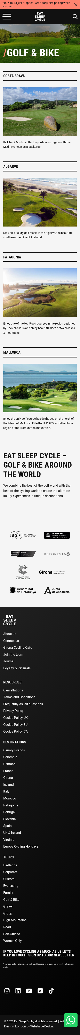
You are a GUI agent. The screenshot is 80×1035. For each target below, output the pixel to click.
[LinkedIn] (18, 990)
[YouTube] (29, 990)
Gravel (8, 906)
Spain (7, 825)
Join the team (13, 654)
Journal (8, 661)
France (8, 771)
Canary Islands (14, 750)
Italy (6, 791)
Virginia (8, 839)
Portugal (9, 812)
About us (9, 633)
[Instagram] (7, 990)
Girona (8, 777)
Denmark (9, 764)
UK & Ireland (12, 832)
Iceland (8, 784)
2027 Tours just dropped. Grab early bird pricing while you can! (36, 4)
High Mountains (14, 920)
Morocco (9, 798)
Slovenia (9, 819)
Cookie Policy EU (15, 724)
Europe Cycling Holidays (20, 846)
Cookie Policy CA (15, 731)
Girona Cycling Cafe (17, 647)
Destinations (14, 742)
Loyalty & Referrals (17, 668)
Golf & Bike (11, 899)
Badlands (10, 865)
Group (7, 913)
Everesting (10, 885)
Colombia (10, 757)
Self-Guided (11, 934)
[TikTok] (51, 990)
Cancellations (13, 690)
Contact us (11, 640)
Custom (9, 879)
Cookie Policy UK (15, 717)
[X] (40, 990)
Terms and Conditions (19, 697)
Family (8, 892)
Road (7, 927)
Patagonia (10, 805)
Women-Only (12, 940)
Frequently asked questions (23, 704)
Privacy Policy (13, 710)
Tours (8, 857)
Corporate (10, 872)
